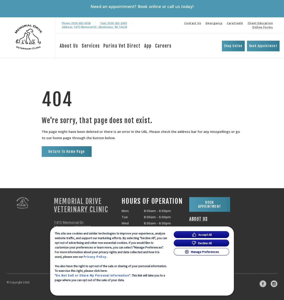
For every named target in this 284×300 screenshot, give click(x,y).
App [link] (148, 46)
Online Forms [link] (262, 27)
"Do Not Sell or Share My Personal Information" (92, 275)
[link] (29, 37)
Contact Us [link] (192, 23)
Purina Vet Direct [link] (122, 46)
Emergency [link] (214, 23)
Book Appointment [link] (263, 46)
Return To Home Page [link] (66, 151)
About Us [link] (198, 219)
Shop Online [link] (233, 46)
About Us (69, 46)
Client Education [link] (260, 23)
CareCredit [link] (235, 23)
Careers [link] (163, 46)
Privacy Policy (95, 257)
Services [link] (91, 46)
